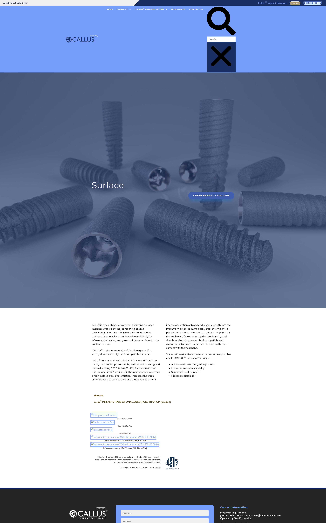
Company (122, 9)
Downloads (178, 9)
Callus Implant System (149, 9)
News (110, 9)
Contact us (196, 9)
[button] (221, 21)
